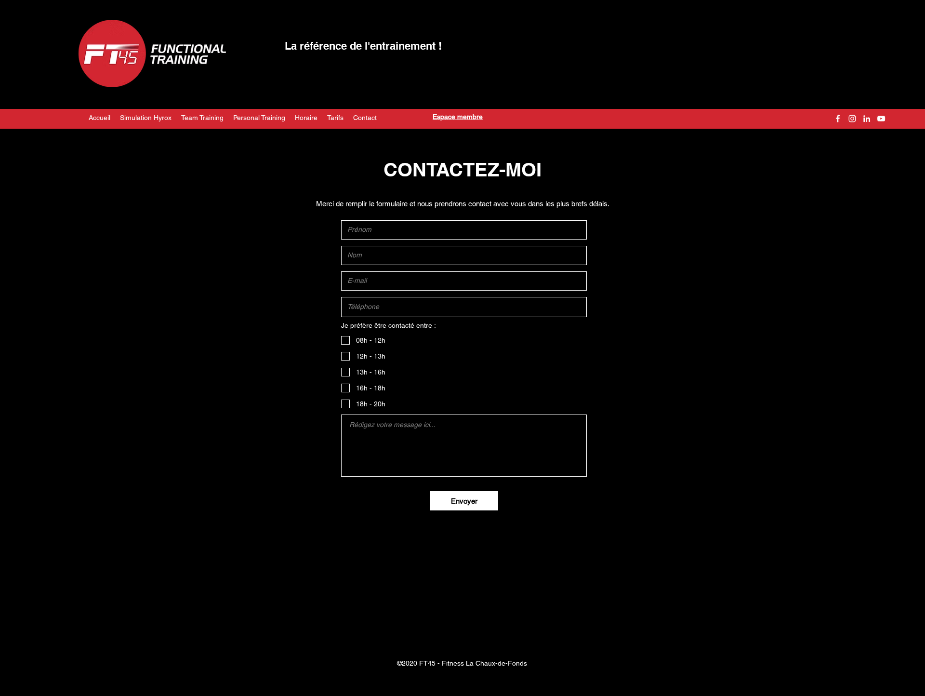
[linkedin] (867, 118)
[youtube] (881, 118)
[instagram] (852, 118)
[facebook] (838, 118)
